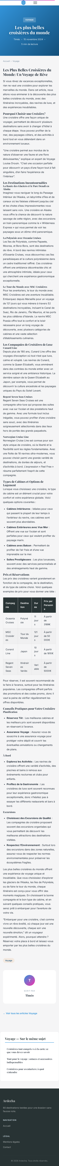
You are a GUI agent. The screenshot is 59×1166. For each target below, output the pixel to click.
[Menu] (35, 2)
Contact (7, 1147)
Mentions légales (11, 1142)
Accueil (6, 61)
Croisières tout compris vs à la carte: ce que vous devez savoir (27, 1050)
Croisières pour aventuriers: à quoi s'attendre (25, 1071)
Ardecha (9, 1101)
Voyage (29, 20)
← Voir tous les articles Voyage (20, 1013)
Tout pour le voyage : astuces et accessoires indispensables (29, 1060)
